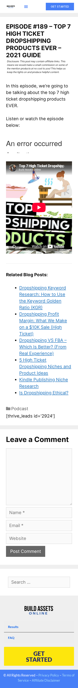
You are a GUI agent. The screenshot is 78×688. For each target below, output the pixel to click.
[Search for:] (39, 582)
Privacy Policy (48, 675)
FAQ (11, 638)
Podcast (19, 408)
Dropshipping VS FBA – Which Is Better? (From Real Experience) (43, 347)
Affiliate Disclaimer (46, 680)
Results (13, 627)
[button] (26, 7)
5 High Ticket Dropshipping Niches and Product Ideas (45, 366)
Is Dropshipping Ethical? (43, 392)
